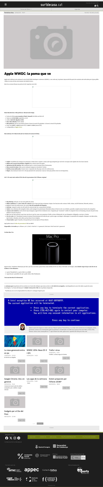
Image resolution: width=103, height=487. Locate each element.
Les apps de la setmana (37, 379)
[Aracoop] (25, 456)
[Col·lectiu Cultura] (49, 470)
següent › (40, 423)
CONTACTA (43, 437)
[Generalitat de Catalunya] (60, 447)
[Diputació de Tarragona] (42, 447)
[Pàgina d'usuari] (95, 6)
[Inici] (51, 4)
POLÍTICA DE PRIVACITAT (68, 437)
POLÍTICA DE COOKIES (89, 437)
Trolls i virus (54, 350)
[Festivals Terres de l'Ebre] (32, 479)
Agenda (77, 9)
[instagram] (14, 438)
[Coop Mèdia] (14, 479)
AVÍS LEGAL (53, 437)
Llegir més (21, 361)
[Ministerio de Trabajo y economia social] (78, 458)
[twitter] (10, 438)
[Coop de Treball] (42, 456)
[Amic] (14, 470)
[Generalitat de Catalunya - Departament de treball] (60, 458)
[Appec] (32, 470)
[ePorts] (83, 470)
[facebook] (6, 438)
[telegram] (18, 438)
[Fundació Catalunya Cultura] (49, 479)
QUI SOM (32, 437)
